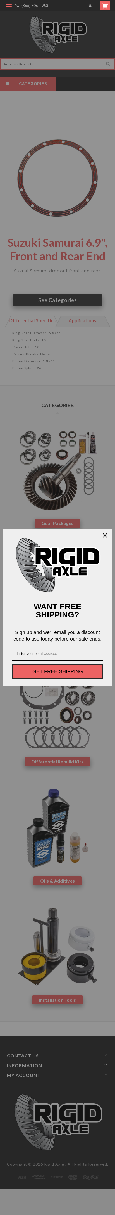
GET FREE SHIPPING (57, 671)
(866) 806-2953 (34, 5)
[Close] (105, 535)
